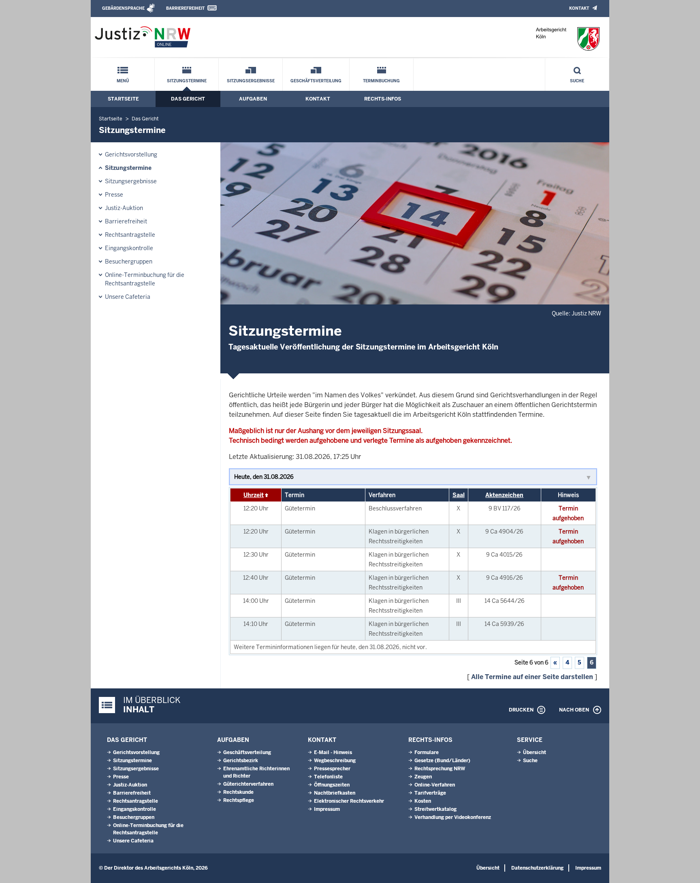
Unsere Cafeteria (127, 296)
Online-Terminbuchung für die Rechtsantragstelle (144, 279)
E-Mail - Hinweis (333, 752)
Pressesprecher (332, 768)
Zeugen (423, 777)
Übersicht (534, 752)
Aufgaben (253, 99)
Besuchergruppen (128, 261)
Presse (114, 194)
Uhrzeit (253, 495)
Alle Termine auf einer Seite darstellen (532, 677)
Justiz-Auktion (124, 208)
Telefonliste (328, 777)
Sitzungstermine (187, 81)
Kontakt (579, 8)
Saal (458, 495)
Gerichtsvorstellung (131, 154)
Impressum (327, 809)
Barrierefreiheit (185, 8)
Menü (123, 81)
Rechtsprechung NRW (439, 768)
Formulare (426, 752)
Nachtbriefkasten (334, 793)
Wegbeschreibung (335, 760)
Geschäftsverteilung (315, 81)
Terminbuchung (381, 81)
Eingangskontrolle (129, 248)
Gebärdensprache (123, 8)
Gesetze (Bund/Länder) (442, 760)
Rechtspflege (238, 800)
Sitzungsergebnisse (251, 81)
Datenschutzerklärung (537, 868)
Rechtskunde (238, 792)
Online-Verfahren (434, 785)
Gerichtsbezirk (240, 760)
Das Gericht (188, 99)
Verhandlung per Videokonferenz (452, 817)
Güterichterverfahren (248, 784)
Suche (577, 81)
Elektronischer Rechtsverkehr (349, 801)
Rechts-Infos (382, 99)
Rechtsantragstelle (130, 234)
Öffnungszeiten (332, 785)
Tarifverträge (430, 793)
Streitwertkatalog (435, 809)
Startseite (123, 99)
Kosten (422, 801)
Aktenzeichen (504, 495)
